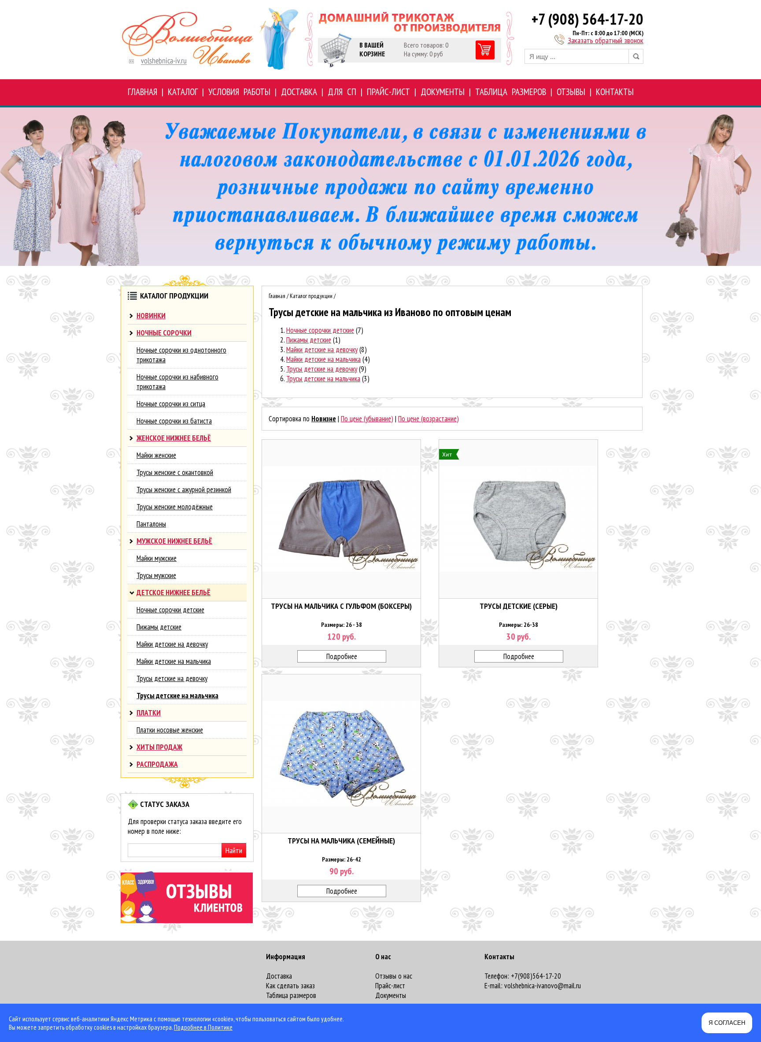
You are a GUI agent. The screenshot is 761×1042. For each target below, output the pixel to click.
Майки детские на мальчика (174, 661)
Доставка (279, 976)
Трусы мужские (156, 575)
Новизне (323, 418)
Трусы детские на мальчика (177, 695)
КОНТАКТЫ (615, 92)
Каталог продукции (311, 296)
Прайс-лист (390, 985)
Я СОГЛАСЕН (727, 1023)
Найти (233, 850)
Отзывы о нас (393, 976)
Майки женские (156, 455)
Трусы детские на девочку (172, 678)
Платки (149, 713)
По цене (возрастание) (428, 418)
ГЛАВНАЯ (142, 92)
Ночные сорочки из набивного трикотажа (177, 381)
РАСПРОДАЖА (157, 764)
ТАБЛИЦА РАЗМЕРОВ (510, 92)
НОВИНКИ (151, 315)
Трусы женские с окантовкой (175, 472)
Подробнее (341, 656)
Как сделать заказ (290, 985)
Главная (277, 296)
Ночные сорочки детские (170, 610)
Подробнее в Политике (203, 1027)
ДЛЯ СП (342, 92)
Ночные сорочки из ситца (171, 404)
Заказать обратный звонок (605, 40)
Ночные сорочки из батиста (174, 421)
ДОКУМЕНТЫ (443, 92)
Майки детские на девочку (172, 644)
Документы (390, 995)
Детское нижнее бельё (174, 592)
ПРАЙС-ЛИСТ (388, 92)
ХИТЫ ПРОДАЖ (159, 747)
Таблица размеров (291, 995)
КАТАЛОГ (183, 92)
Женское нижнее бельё (174, 438)
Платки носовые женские (170, 730)
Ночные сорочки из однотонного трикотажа (181, 355)
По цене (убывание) (367, 418)
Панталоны (151, 524)
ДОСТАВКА (299, 92)
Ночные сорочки (164, 333)
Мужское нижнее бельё (174, 541)
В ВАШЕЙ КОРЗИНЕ (372, 49)
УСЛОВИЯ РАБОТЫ (239, 92)
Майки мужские (157, 558)
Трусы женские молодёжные (175, 507)
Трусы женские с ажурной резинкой (184, 489)
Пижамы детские (159, 627)
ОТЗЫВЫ (571, 92)
